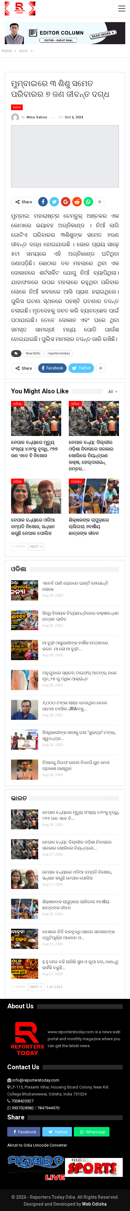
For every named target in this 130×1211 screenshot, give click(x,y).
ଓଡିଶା (17, 404)
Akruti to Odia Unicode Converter (37, 1145)
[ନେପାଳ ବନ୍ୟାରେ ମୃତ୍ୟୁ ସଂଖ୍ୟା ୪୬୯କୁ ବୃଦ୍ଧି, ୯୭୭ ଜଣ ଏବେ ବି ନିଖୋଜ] (36, 418)
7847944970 (48, 1108)
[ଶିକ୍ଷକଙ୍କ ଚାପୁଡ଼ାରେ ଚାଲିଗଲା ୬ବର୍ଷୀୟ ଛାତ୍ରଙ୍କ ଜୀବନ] (94, 496)
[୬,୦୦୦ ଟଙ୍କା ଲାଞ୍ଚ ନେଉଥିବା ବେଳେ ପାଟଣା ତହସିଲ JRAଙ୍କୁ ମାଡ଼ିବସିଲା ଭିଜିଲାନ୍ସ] (24, 710)
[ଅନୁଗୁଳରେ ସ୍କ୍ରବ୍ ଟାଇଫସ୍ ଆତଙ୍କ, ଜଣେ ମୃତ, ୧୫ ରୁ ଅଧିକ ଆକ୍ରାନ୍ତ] (24, 680)
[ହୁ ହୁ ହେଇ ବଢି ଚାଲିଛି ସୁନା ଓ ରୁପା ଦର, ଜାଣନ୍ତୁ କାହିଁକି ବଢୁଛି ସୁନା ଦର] (24, 969)
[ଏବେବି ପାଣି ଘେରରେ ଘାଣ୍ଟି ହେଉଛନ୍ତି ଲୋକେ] (24, 590)
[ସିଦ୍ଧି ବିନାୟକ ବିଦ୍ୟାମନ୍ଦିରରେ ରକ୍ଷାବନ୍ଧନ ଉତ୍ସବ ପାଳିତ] (24, 620)
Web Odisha (94, 1204)
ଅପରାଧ (76, 482)
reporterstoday (59, 353)
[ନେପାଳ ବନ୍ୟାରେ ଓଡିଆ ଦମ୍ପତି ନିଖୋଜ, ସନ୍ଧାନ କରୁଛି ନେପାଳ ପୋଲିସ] (36, 496)
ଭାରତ (17, 107)
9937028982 (23, 1108)
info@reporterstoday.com (35, 1080)
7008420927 (22, 1101)
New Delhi (33, 353)
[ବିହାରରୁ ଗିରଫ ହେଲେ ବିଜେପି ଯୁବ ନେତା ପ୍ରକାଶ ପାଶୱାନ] (24, 770)
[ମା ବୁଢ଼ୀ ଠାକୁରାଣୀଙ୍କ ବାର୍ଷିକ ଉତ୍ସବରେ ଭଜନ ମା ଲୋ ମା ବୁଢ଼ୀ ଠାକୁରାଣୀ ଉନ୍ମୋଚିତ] (24, 650)
